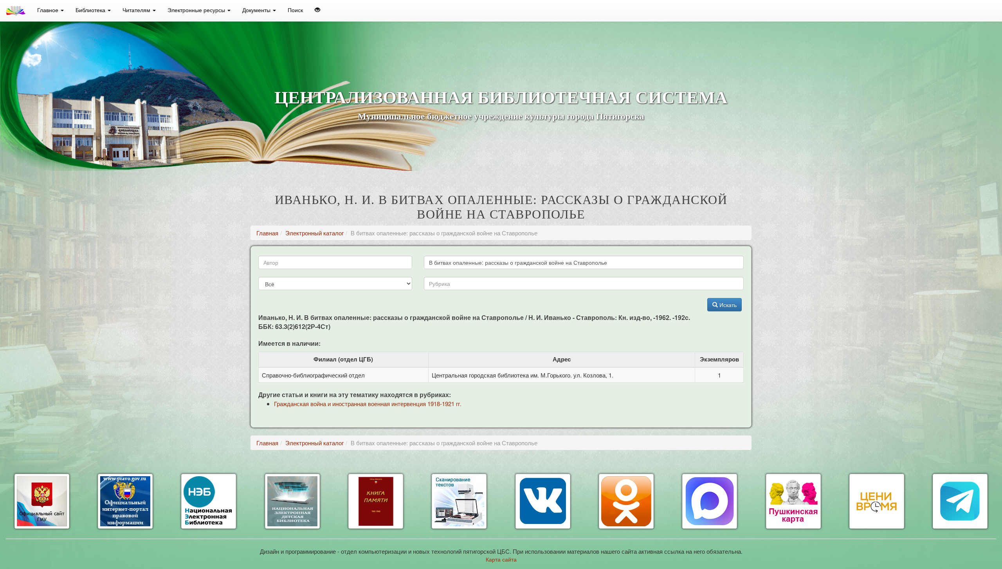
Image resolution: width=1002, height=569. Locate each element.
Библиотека (91, 10)
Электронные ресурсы (197, 10)
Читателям (137, 10)
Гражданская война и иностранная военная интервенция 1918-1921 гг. (367, 403)
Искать (727, 305)
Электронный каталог (314, 233)
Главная (267, 233)
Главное (48, 10)
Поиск (295, 10)
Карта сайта (501, 559)
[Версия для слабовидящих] (317, 10)
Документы (257, 10)
